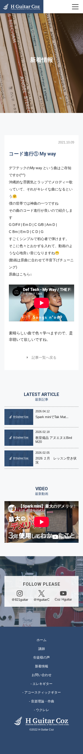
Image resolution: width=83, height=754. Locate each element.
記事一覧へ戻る (42, 357)
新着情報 (41, 666)
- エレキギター (41, 684)
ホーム (41, 640)
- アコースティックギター (41, 692)
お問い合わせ (42, 675)
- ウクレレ (41, 710)
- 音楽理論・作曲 (41, 701)
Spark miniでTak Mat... (51, 417)
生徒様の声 (41, 657)
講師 (41, 649)
